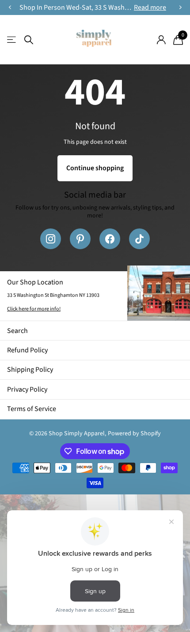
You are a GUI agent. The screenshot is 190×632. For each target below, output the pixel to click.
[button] (9, 7)
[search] (28, 40)
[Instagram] (50, 238)
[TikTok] (139, 238)
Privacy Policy (27, 389)
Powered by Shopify (134, 433)
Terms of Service (31, 409)
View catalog (12, 40)
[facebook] (109, 238)
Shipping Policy (30, 369)
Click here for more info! (34, 309)
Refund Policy (27, 350)
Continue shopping (95, 168)
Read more (150, 7)
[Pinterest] (80, 238)
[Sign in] (161, 39)
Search (17, 331)
